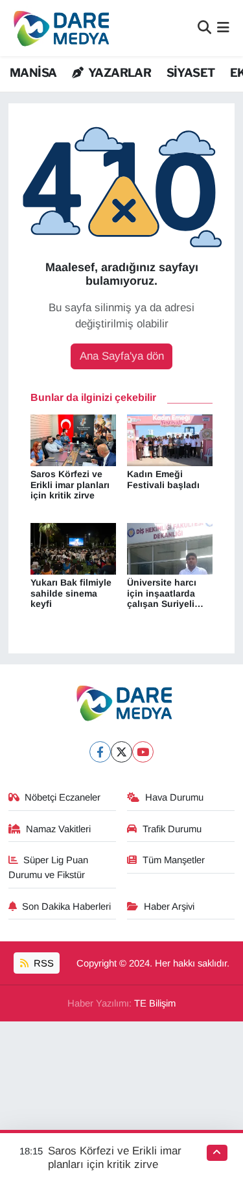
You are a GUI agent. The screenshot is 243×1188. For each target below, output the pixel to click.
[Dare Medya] (58, 28)
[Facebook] (100, 752)
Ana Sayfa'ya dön (122, 356)
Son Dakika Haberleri (66, 906)
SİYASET (191, 72)
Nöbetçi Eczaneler (62, 797)
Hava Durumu (174, 797)
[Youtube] (143, 752)
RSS (42, 963)
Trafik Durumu (172, 829)
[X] (121, 752)
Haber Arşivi (169, 906)
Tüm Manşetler (174, 860)
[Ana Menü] (223, 28)
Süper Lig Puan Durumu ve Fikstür (48, 867)
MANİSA (33, 72)
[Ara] (204, 28)
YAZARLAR (118, 72)
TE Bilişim (155, 1003)
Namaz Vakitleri (58, 829)
